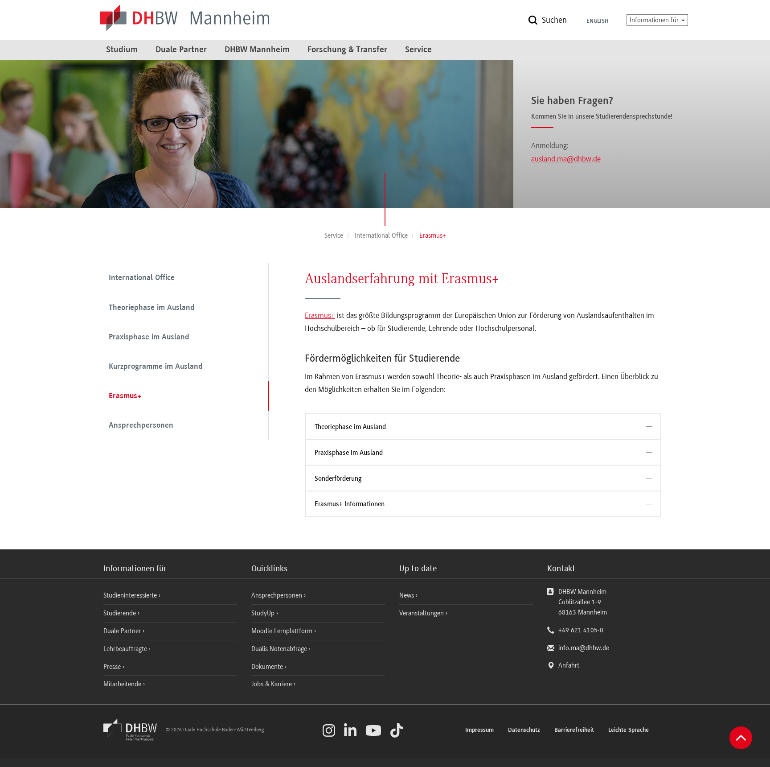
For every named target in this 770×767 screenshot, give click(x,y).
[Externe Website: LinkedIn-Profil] (350, 730)
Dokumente (268, 667)
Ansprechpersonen (141, 426)
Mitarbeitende (123, 684)
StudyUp (263, 613)
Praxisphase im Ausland (149, 338)
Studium (122, 49)
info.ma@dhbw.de (583, 648)
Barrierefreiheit (574, 730)
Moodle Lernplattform (282, 631)
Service (418, 49)
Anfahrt (568, 665)
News (406, 595)
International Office (142, 278)
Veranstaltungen (421, 613)
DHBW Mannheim (257, 49)
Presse (113, 667)
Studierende (120, 613)
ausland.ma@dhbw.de (566, 158)
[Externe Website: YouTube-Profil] (373, 730)
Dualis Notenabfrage (280, 649)
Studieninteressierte (131, 595)
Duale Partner (181, 49)
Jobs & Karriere (272, 684)
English (597, 21)
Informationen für (655, 20)
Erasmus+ (125, 396)
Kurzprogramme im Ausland (156, 367)
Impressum (479, 730)
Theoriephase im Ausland (152, 308)
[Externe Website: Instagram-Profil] (329, 730)
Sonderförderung (338, 478)
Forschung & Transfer (347, 49)
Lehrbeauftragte (126, 649)
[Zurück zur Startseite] (133, 739)
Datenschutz (524, 730)
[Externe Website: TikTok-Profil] (397, 730)
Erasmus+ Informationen (350, 504)
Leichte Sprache (628, 730)
